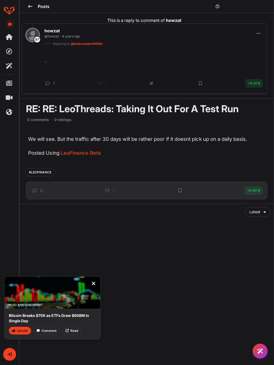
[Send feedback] (10, 24)
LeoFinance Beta (81, 153)
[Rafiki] (9, 66)
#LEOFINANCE (40, 172)
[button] (9, 354)
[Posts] (9, 83)
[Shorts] (9, 97)
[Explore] (9, 51)
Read (74, 331)
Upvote (22, 331)
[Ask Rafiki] (260, 351)
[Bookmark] (180, 190)
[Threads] (9, 37)
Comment (48, 331)
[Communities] (9, 112)
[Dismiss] (93, 283)
